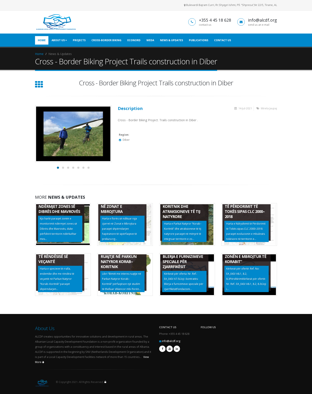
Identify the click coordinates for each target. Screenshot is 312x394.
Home (42, 40)
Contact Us (222, 40)
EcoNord (134, 40)
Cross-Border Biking (106, 40)
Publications (198, 40)
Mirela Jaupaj (269, 108)
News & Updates (171, 40)
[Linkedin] (177, 349)
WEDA (150, 40)
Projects (79, 40)
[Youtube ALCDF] (169, 349)
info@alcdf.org (171, 341)
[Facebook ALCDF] (162, 349)
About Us (58, 40)
